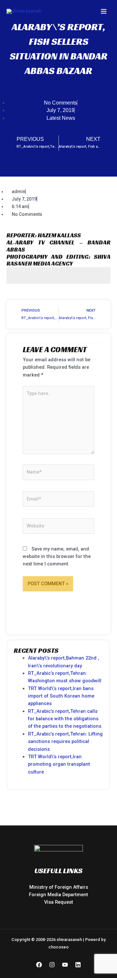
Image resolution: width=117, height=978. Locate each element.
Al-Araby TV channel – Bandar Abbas (58, 246)
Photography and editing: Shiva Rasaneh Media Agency (58, 260)
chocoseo (58, 947)
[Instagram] (52, 965)
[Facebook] (39, 965)
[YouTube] (65, 965)
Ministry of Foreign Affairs (58, 887)
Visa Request (58, 902)
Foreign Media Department (58, 895)
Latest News (60, 118)
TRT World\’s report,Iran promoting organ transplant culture (59, 764)
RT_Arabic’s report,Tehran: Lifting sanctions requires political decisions (65, 741)
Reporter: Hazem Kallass (43, 235)
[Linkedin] (78, 965)
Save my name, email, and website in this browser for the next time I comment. (57, 556)
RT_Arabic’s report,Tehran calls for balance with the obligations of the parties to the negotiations (64, 718)
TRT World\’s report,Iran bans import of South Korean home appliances (61, 696)
